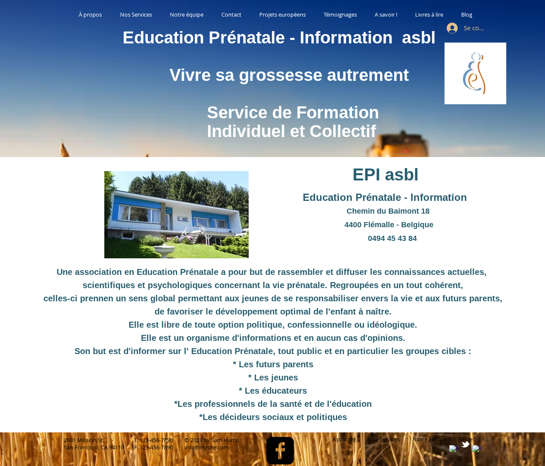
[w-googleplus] (477, 450)
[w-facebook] (454, 450)
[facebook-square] (280, 451)
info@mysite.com (206, 447)
